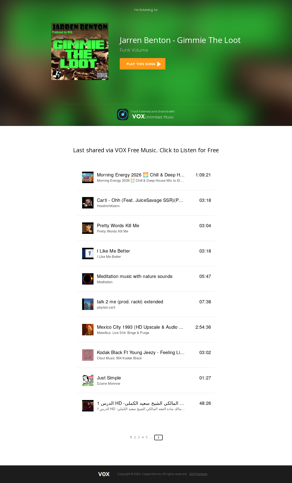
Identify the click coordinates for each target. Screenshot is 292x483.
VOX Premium (198, 474)
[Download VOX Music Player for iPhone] (79, 51)
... (151, 437)
